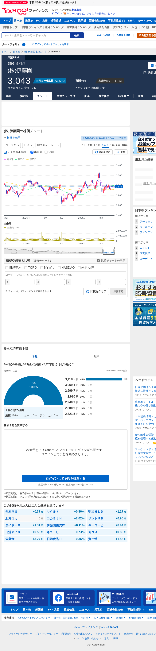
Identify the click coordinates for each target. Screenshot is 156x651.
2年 (118, 145)
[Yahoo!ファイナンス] (26, 9)
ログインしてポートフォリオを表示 (50, 44)
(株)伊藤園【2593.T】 (35, 51)
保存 (122, 152)
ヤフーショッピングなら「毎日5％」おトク (91, 13)
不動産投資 (114, 20)
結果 (96, 356)
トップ (7, 20)
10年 (124, 145)
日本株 (18, 20)
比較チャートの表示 (113, 260)
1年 (112, 145)
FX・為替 (42, 20)
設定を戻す (104, 152)
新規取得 (77, 9)
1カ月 (97, 145)
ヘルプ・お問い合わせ (87, 638)
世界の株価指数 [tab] (102, 617)
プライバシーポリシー (20, 633)
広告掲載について (83, 633)
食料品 (20, 63)
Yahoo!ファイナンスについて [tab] (33, 617)
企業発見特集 (123, 35)
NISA (131, 20)
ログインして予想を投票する (65, 478)
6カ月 (105, 145)
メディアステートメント (108, 633)
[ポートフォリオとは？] (24, 44)
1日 (84, 145)
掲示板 (82, 20)
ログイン (57, 13)
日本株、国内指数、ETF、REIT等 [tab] (71, 617)
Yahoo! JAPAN (109, 627)
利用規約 (66, 633)
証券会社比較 (97, 20)
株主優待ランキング (79, 27)
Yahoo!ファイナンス (86, 627)
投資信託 (56, 20)
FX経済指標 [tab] (135, 617)
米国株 (29, 20)
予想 (34, 356)
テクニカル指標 (16, 151)
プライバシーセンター (46, 633)
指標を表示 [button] (13, 137)
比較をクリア (98, 291)
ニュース (69, 20)
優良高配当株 (102, 27)
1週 (90, 145)
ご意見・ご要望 (110, 638)
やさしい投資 (103, 35)
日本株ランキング (31, 27)
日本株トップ (10, 27)
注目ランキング (54, 27)
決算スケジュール (123, 27)
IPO (143, 27)
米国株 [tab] (119, 617)
